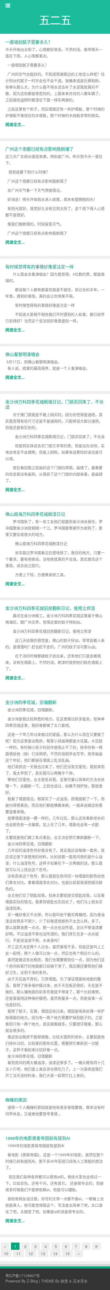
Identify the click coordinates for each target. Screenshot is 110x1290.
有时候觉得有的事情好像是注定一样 (39, 267)
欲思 (64, 1281)
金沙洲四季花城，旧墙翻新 (31, 702)
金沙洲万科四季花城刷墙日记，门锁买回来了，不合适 (54, 404)
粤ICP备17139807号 (22, 1275)
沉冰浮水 (80, 1281)
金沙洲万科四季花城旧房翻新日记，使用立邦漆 (50, 608)
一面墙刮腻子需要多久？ (28, 42)
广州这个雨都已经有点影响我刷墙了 (39, 149)
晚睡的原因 (16, 1100)
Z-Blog (32, 1281)
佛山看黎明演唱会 (22, 354)
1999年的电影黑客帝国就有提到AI (37, 1138)
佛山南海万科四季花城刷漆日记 (35, 514)
